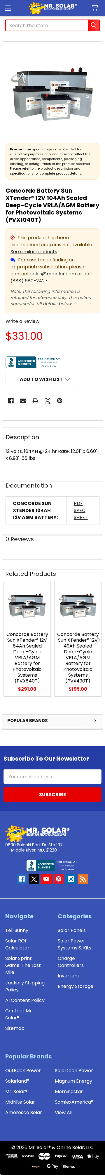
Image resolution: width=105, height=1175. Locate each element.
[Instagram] (71, 879)
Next (97, 640)
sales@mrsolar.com (53, 273)
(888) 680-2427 (29, 280)
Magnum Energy (73, 1081)
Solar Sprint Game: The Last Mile (23, 965)
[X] (47, 400)
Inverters (68, 975)
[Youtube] (46, 879)
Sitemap (14, 1028)
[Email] (23, 400)
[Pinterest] (60, 400)
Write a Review (22, 321)
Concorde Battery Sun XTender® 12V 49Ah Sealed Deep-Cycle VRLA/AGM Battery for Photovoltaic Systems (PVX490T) (78, 657)
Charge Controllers (71, 962)
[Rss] (83, 879)
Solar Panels (72, 930)
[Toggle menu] (8, 8)
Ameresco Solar (23, 1112)
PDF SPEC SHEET (81, 510)
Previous (7, 640)
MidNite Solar (20, 1102)
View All (63, 1112)
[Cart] (96, 8)
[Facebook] (11, 400)
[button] (41, 379)
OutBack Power (23, 1070)
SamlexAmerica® (74, 1102)
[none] (52, 92)
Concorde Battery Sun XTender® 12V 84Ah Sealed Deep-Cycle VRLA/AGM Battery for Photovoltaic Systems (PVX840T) (27, 657)
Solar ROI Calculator (17, 944)
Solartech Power (74, 1070)
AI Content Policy (25, 1000)
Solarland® (17, 1081)
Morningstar (69, 1091)
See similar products (33, 251)
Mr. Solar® (16, 1091)
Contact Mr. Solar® (19, 1014)
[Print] (35, 400)
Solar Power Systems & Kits (74, 944)
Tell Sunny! (17, 930)
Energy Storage (75, 986)
